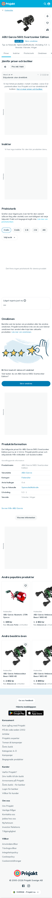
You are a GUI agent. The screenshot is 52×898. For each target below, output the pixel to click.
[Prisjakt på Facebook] (23, 885)
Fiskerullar (9, 10)
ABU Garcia (27, 473)
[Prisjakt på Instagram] (28, 885)
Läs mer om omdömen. (22, 332)
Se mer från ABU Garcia (12, 508)
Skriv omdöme (31, 41)
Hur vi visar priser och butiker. (30, 89)
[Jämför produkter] (47, 30)
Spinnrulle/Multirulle (30, 487)
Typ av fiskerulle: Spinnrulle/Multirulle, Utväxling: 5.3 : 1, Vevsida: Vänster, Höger (26, 46)
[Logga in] (48, 3)
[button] (47, 16)
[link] (16, 604)
